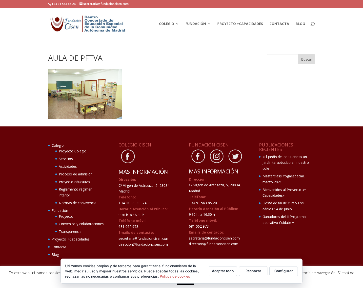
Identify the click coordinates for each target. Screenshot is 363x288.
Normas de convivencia (77, 202)
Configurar (283, 271)
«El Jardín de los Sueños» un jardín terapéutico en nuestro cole (285, 162)
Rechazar (253, 271)
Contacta (279, 24)
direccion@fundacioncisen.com (143, 244)
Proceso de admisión (76, 174)
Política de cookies (175, 276)
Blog (300, 24)
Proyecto (66, 216)
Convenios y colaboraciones (81, 223)
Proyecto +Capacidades (240, 24)
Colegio (166, 24)
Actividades (68, 166)
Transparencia (70, 231)
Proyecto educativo (74, 181)
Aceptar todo (223, 271)
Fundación (195, 24)
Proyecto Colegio (72, 151)
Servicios (66, 158)
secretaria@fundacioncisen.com (144, 238)
